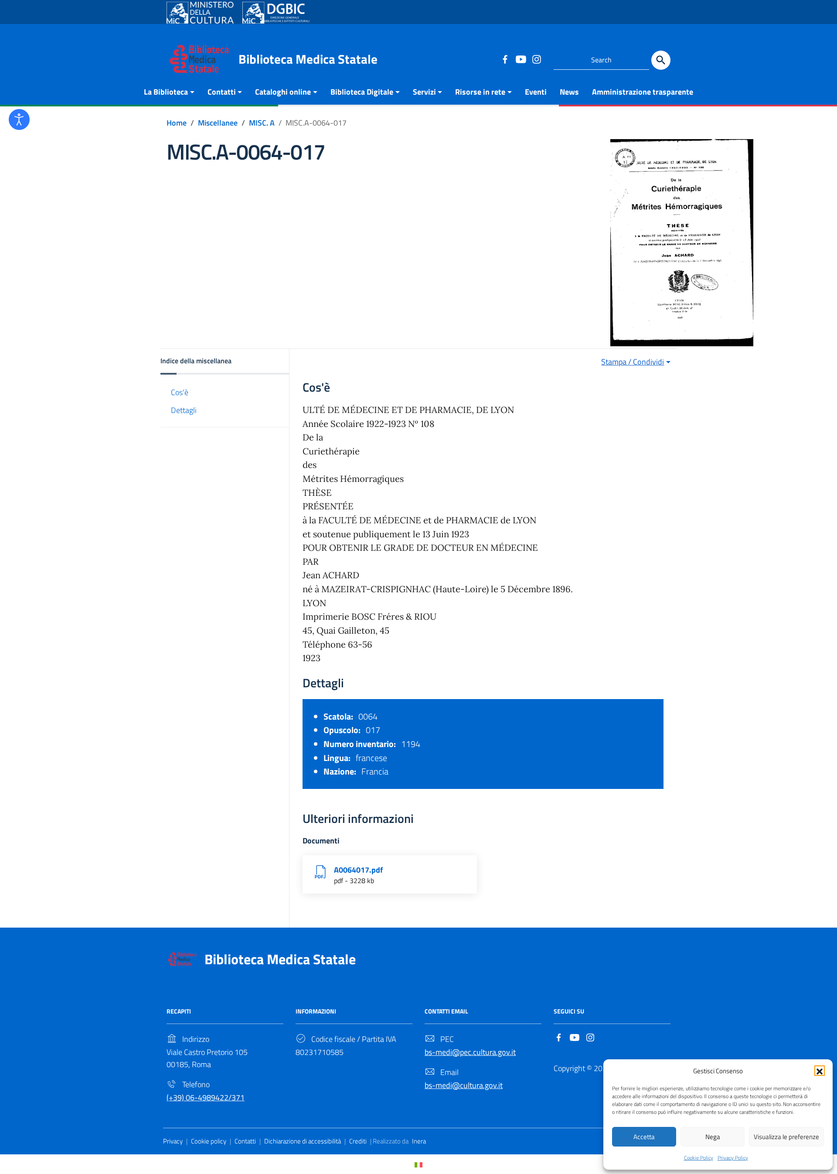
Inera (419, 1141)
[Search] (660, 60)
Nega (712, 1137)
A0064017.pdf (358, 870)
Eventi (536, 92)
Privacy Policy (733, 1158)
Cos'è (179, 392)
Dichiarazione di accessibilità (302, 1141)
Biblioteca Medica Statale (308, 58)
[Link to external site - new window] (200, 13)
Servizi (424, 92)
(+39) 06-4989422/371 (206, 1097)
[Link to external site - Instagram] (536, 59)
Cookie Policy (698, 1158)
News (569, 92)
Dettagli (184, 410)
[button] (819, 1070)
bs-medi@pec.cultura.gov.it (470, 1052)
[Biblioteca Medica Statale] (199, 58)
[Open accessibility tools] (19, 119)
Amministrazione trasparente (642, 92)
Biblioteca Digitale (361, 92)
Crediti (358, 1141)
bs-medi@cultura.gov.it (464, 1085)
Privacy (173, 1141)
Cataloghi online (283, 92)
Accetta (644, 1137)
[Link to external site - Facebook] (505, 59)
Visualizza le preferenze (786, 1137)
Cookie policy (208, 1141)
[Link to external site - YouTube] (520, 59)
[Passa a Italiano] (418, 1164)
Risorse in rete (480, 92)
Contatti (222, 92)
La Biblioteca (166, 92)
